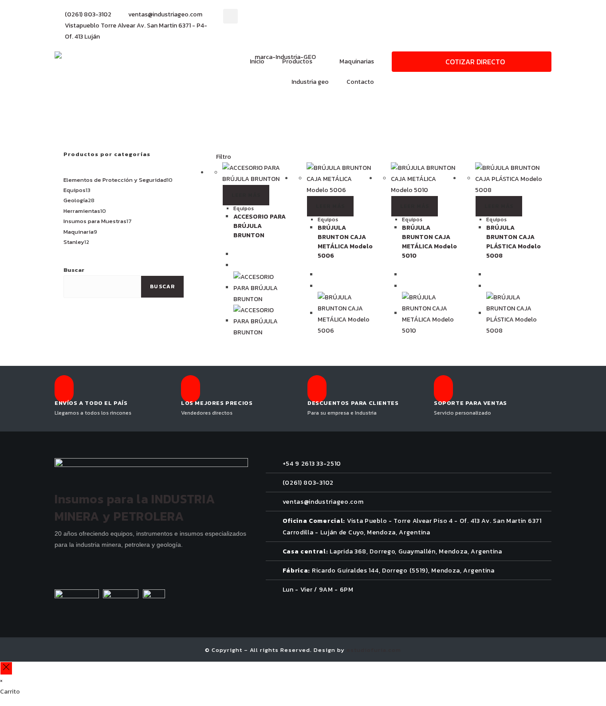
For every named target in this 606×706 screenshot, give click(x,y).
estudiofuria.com (373, 650)
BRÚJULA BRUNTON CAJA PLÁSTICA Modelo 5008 (513, 241)
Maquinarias (356, 61)
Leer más (246, 195)
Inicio (257, 61)
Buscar (73, 270)
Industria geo (310, 81)
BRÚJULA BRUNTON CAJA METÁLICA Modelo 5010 (429, 241)
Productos (297, 61)
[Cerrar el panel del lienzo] (6, 668)
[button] (230, 16)
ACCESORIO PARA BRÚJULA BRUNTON (259, 226)
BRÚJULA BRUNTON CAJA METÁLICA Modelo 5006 (345, 241)
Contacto (360, 81)
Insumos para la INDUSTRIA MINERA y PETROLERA (135, 508)
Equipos (243, 208)
